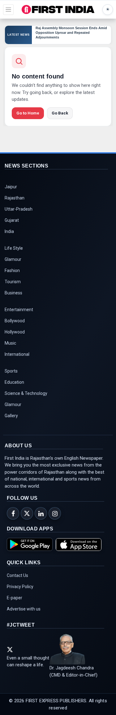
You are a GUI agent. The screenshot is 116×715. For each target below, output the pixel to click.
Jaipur (11, 186)
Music (10, 343)
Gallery (11, 415)
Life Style (14, 248)
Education (14, 382)
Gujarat (12, 220)
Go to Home (27, 113)
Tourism (13, 281)
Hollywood (15, 331)
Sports (11, 371)
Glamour (13, 259)
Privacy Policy (20, 586)
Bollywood (15, 320)
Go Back (60, 113)
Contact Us (17, 575)
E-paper (14, 597)
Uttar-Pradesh (18, 209)
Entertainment (19, 309)
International (17, 354)
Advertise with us (24, 608)
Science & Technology (26, 393)
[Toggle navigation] (8, 9)
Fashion (12, 270)
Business (13, 292)
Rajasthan (14, 197)
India (9, 231)
